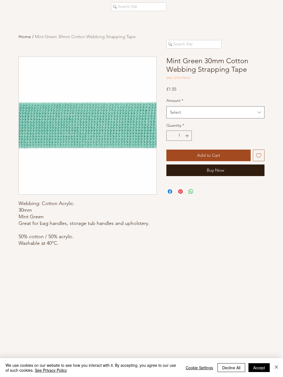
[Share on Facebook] (170, 191)
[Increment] (187, 135)
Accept (259, 367)
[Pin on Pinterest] (180, 191)
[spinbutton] (179, 135)
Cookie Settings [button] (199, 367)
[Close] (276, 368)
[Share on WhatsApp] (191, 191)
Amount (174, 100)
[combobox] (215, 112)
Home (25, 36)
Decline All (231, 367)
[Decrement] (170, 135)
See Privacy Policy (51, 370)
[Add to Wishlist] (258, 155)
